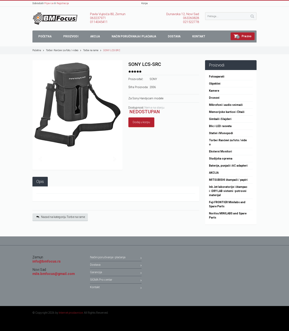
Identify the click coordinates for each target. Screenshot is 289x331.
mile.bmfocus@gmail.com (53, 274)
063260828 (191, 18)
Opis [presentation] (40, 181)
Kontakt (95, 287)
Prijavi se (48, 3)
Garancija (96, 272)
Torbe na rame (90, 50)
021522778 (191, 22)
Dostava (95, 264)
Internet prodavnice (71, 312)
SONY (153, 79)
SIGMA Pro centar (101, 279)
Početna (36, 50)
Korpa (144, 3)
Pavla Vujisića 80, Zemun (107, 14)
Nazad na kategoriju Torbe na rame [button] (63, 217)
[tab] (40, 181)
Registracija (63, 3)
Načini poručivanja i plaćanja (108, 257)
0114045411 (99, 22)
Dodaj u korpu (141, 122)
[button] (243, 36)
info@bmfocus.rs (46, 261)
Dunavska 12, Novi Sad (182, 14)
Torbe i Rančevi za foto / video (62, 50)
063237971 (98, 18)
